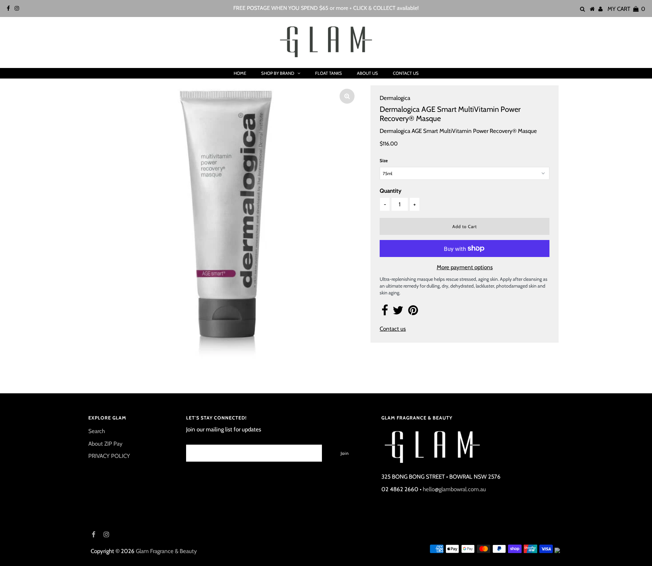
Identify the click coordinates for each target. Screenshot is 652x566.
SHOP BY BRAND (277, 73)
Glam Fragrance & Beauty (166, 551)
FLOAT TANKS (328, 73)
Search (96, 431)
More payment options (465, 267)
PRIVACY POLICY (109, 455)
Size (384, 160)
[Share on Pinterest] (413, 312)
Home (240, 73)
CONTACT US (406, 73)
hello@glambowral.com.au (454, 489)
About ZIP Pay (105, 443)
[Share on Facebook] (384, 312)
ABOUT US (367, 73)
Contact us (393, 328)
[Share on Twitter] (398, 312)
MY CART (626, 8)
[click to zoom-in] (347, 96)
